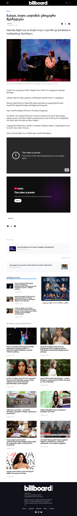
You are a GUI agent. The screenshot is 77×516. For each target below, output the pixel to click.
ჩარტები (51, 508)
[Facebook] (36, 512)
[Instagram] (38, 512)
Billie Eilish (10, 218)
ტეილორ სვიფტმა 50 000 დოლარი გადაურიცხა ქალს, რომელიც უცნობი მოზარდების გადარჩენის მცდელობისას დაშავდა (25, 299)
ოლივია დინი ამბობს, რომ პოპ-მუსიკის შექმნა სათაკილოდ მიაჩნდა (20, 472)
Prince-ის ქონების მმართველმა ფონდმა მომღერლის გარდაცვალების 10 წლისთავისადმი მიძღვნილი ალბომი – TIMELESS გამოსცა (25, 286)
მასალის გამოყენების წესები (33, 495)
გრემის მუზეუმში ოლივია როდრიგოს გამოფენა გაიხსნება (53, 410)
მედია (45, 508)
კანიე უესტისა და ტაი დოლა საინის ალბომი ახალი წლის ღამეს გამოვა (30, 265)
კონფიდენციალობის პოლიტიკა (33, 496)
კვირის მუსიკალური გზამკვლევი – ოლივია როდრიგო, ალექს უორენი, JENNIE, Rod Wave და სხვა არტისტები (55, 380)
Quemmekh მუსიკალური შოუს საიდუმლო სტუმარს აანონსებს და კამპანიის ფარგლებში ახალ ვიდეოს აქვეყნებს (54, 441)
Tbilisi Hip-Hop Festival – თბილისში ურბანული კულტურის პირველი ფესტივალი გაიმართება (22, 411)
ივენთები (39, 508)
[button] (7, 3)
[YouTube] (41, 512)
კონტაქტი (27, 493)
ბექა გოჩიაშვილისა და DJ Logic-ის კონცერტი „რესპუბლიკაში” (35, 247)
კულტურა (31, 508)
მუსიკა (9, 11)
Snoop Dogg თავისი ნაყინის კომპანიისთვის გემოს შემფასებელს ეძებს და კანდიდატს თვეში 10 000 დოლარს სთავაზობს (21, 442)
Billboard (9, 23)
